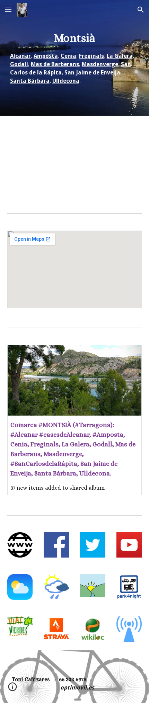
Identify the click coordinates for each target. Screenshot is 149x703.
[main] (74, 58)
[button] (8, 9)
